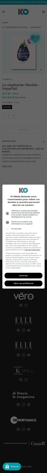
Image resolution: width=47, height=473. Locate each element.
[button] (23, 229)
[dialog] (23, 237)
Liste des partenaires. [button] (32, 250)
